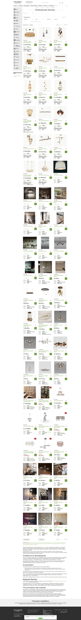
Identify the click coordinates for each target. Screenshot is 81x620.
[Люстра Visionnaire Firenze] (60, 112)
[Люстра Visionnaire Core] (45, 112)
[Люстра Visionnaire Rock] (60, 292)
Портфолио (44, 611)
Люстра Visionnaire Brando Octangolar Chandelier (27, 121)
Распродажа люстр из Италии (31, 544)
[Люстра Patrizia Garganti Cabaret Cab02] (60, 418)
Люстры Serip (53, 543)
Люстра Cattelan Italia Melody (43, 528)
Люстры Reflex (47, 543)
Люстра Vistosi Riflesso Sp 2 (28, 376)
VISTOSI (58, 356)
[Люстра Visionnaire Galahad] (60, 86)
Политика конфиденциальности (48, 614)
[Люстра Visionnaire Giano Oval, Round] (30, 33)
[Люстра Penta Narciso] (30, 218)
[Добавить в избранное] (35, 42)
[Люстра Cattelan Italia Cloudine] (60, 494)
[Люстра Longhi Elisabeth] (30, 418)
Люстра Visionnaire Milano (58, 42)
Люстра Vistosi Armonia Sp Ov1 (59, 351)
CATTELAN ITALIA (30, 483)
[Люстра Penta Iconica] (60, 218)
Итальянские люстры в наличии (36, 542)
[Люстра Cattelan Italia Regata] (45, 469)
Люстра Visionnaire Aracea (43, 95)
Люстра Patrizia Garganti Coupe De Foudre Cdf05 (28, 452)
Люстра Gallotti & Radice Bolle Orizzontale (44, 351)
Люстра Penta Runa (27, 201)
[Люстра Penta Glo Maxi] (30, 243)
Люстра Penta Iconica (58, 226)
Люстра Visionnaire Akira (44, 175)
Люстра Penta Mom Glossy (43, 227)
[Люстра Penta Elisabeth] (60, 243)
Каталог (15, 5)
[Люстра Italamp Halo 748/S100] (45, 267)
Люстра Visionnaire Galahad (58, 95)
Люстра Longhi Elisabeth (28, 426)
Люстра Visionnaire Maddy (43, 42)
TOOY (28, 356)
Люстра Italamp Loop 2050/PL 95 (43, 301)
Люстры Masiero (26, 543)
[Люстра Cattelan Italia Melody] (45, 519)
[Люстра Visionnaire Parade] (45, 60)
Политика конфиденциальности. (17, 616)
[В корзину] (35, 45)
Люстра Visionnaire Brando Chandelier (27, 176)
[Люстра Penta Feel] (45, 243)
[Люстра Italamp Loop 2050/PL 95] (45, 292)
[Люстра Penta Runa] (30, 193)
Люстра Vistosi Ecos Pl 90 (58, 376)
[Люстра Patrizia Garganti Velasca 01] (45, 443)
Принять (40, 618)
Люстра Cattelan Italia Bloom (27, 478)
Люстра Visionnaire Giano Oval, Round (27, 42)
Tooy (53, 581)
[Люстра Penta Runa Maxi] (45, 193)
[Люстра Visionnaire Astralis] (45, 140)
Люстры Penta (41, 543)
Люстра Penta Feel (42, 251)
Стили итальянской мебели (47, 610)
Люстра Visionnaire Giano (27, 95)
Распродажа (26, 5)
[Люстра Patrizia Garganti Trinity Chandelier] (30, 392)
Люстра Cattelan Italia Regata (43, 478)
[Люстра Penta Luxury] (60, 167)
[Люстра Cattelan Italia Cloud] (45, 494)
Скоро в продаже (33, 5)
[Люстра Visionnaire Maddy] (45, 33)
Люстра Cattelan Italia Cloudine (58, 503)
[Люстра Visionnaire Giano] (30, 86)
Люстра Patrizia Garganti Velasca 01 (44, 452)
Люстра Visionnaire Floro (28, 148)
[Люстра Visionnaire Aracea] (45, 86)
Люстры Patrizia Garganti (34, 543)
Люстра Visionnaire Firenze (58, 121)
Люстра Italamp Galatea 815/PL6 (28, 301)
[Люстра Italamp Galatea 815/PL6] (30, 292)
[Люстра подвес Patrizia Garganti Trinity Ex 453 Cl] (45, 392)
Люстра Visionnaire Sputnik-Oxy (27, 326)
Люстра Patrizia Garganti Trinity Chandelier (28, 401)
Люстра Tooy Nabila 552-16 (28, 351)
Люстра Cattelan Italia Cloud (43, 503)
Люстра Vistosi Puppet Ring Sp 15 (43, 376)
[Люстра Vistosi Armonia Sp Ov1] (60, 343)
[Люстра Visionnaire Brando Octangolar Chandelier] (30, 112)
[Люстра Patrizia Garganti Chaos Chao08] (60, 443)
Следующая (41, 539)
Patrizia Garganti (61, 581)
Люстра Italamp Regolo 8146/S (58, 276)
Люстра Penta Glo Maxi (28, 251)
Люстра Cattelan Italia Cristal (27, 528)
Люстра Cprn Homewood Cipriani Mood (44, 427)
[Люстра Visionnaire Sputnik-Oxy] (30, 317)
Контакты (45, 5)
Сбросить (64, 17)
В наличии (20, 5)
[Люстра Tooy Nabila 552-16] (30, 343)
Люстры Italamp (63, 542)
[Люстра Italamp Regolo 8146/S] (60, 267)
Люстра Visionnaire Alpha (58, 149)
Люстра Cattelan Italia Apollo (58, 478)
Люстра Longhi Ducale (58, 400)
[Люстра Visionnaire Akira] (45, 167)
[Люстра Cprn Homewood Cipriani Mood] (45, 418)
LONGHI (28, 431)
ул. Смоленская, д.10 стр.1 (29, 3)
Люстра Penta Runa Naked (58, 202)
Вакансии (44, 612)
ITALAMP (43, 281)
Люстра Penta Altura (27, 275)
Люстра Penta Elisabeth (59, 251)
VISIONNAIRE (29, 47)
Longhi (65, 581)
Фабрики (40, 5)
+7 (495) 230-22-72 (29, 1)
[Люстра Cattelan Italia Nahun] (60, 519)
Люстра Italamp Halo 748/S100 (43, 276)
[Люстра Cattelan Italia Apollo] (60, 469)
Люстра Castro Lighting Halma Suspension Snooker (43, 326)
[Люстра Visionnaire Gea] (60, 60)
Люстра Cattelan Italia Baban (27, 503)
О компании (51, 5)
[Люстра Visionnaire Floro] (30, 140)
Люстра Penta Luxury (58, 175)
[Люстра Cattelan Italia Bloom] (30, 469)
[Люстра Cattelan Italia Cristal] (30, 519)
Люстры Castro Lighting (55, 542)
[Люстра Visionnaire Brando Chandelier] (30, 167)
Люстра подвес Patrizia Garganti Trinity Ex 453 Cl (44, 401)
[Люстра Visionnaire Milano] (60, 33)
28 (66, 24)
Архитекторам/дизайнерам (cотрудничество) (47, 613)
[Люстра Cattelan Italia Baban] (30, 494)
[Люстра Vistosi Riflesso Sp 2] (30, 367)
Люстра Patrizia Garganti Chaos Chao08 (59, 452)
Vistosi (56, 581)
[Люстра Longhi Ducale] (60, 392)
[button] (28, 19)
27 (64, 24)
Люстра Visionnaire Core (44, 120)
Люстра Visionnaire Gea (59, 67)
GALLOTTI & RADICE (45, 356)
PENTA (58, 180)
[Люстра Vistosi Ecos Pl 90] (60, 367)
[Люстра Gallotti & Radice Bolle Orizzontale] (45, 343)
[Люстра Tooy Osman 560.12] (60, 317)
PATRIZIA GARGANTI (30, 406)
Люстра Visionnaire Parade (43, 68)
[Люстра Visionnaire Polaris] (30, 60)
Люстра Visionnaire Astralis (43, 149)
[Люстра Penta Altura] (30, 267)
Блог (43, 609)
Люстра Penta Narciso (28, 226)
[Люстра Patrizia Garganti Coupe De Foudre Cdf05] (30, 443)
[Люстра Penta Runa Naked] (60, 193)
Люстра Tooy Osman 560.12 (58, 326)
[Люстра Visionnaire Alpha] (60, 140)
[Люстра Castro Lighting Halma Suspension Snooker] (45, 317)
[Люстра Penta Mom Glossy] (45, 218)
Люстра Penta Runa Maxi (44, 201)
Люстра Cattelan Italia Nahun (58, 528)
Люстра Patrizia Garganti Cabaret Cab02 (59, 427)
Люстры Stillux (58, 543)
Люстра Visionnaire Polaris (27, 68)
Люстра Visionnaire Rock (59, 300)
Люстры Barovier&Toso (46, 542)
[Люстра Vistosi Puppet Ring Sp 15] (45, 367)
